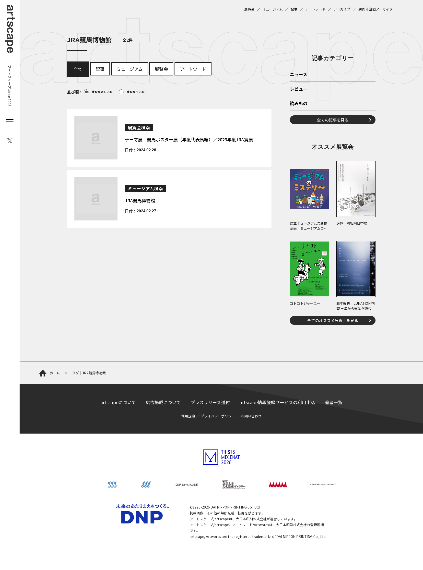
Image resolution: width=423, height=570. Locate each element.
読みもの (298, 103)
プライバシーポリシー (218, 415)
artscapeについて (118, 402)
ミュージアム (272, 9)
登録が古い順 (135, 92)
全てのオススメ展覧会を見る (332, 320)
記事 (294, 9)
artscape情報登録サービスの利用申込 (277, 402)
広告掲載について (163, 402)
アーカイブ (341, 9)
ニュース (298, 74)
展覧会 (249, 9)
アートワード (315, 9)
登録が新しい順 (102, 92)
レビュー (298, 89)
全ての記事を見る (332, 120)
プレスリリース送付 (210, 402)
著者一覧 (333, 402)
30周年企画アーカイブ (375, 9)
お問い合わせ (251, 415)
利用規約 (188, 415)
